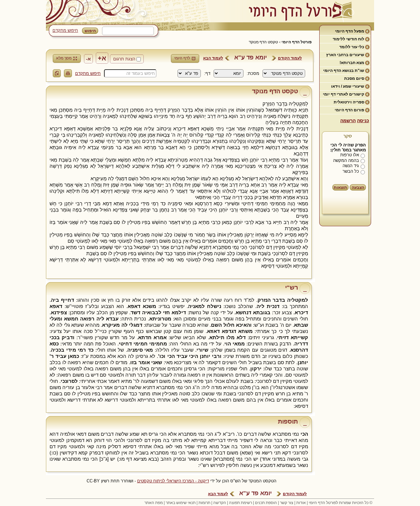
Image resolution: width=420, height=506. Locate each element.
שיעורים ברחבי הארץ (345, 55)
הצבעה (358, 187)
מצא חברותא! (352, 62)
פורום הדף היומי (349, 110)
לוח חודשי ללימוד (348, 39)
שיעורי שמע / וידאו (347, 86)
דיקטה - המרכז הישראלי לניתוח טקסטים (173, 480)
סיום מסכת (354, 78)
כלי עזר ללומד (351, 47)
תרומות (204, 502)
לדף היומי (182, 58)
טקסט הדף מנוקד (263, 42)
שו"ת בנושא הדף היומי (343, 70)
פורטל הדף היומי (297, 42)
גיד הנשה (351, 165)
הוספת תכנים (266, 502)
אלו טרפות (349, 154)
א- (88, 58)
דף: (207, 73)
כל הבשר (351, 171)
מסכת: (253, 73)
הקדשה (219, 502)
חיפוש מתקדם (65, 30)
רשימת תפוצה (240, 502)
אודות (301, 502)
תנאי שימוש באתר (181, 502)
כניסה (363, 120)
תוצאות (340, 187)
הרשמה (348, 120)
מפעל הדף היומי (349, 31)
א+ (102, 58)
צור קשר (286, 502)
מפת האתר (153, 502)
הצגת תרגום (124, 58)
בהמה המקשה (346, 160)
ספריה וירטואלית (349, 102)
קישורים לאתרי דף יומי (343, 94)
